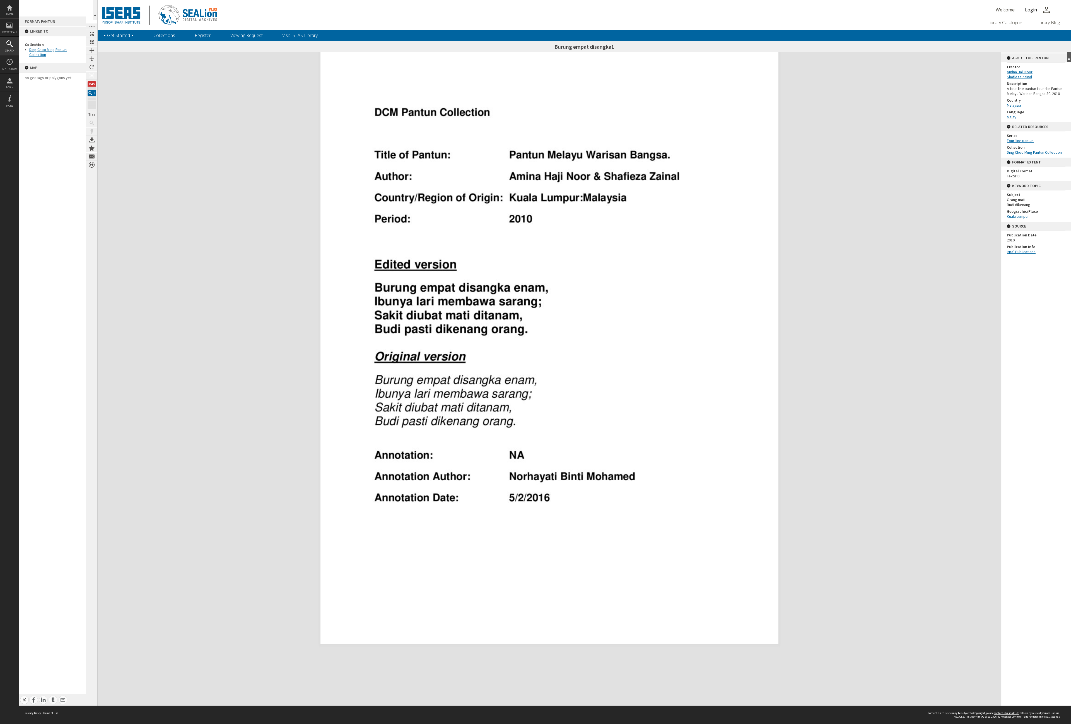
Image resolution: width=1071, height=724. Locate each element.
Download (91, 140)
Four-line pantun (1020, 140)
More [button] (9, 105)
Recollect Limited (1011, 716)
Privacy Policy (33, 713)
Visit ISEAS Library (300, 35)
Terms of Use (50, 713)
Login (9, 87)
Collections (164, 35)
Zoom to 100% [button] (91, 75)
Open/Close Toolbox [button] (95, 10)
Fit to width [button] (91, 50)
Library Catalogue (1004, 22)
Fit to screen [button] (91, 42)
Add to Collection (91, 148)
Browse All (9, 32)
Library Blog (1048, 22)
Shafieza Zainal (1019, 76)
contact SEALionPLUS (1006, 713)
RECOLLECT (960, 716)
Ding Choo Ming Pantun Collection (1034, 152)
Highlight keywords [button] (91, 131)
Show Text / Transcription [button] (91, 115)
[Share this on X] (24, 697)
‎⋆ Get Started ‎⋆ (118, 35)
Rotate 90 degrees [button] (91, 67)
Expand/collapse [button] (1069, 57)
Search (10, 50)
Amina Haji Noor (1020, 71)
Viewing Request (246, 35)
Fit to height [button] (91, 59)
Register (203, 35)
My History (9, 69)
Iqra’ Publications (1021, 251)
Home (9, 14)
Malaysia (1014, 105)
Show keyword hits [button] (91, 123)
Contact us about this (91, 156)
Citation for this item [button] (91, 165)
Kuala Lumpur (1018, 216)
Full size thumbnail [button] (91, 34)
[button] (92, 93)
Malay (1011, 116)
